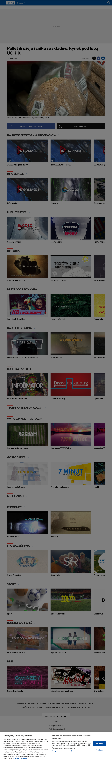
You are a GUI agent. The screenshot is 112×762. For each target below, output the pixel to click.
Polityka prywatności (20, 758)
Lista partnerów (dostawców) (62, 751)
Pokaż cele (99, 750)
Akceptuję (99, 743)
